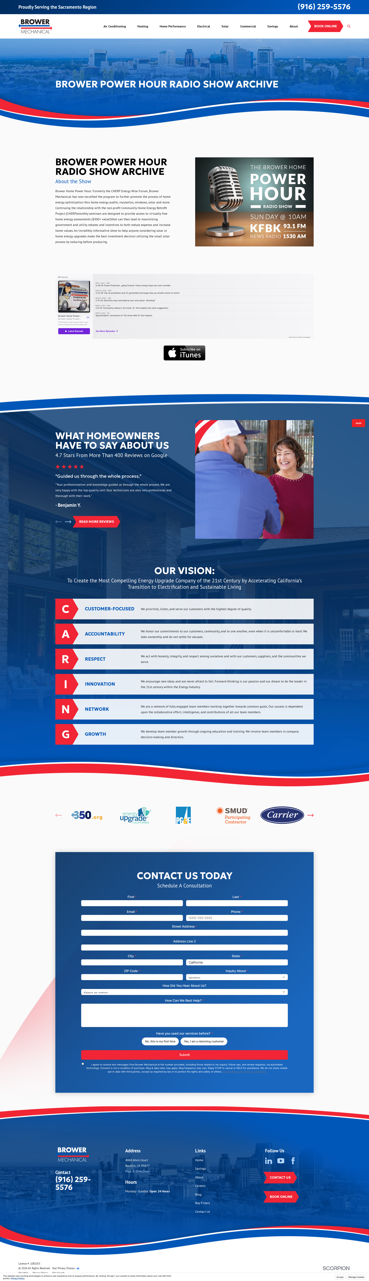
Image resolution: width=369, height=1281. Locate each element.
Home (199, 1160)
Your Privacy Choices (63, 1268)
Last (236, 897)
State (237, 956)
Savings (200, 1169)
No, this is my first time (160, 1041)
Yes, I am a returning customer (204, 1041)
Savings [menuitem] (272, 26)
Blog (198, 1194)
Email (132, 912)
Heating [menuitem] (142, 26)
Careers (200, 1186)
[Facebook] (293, 1160)
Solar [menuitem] (225, 26)
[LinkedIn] (268, 1160)
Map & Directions (137, 1171)
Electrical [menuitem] (203, 26)
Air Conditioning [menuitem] (114, 26)
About (199, 1177)
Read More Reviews (96, 522)
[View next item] (68, 522)
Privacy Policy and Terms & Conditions (244, 1071)
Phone (237, 912)
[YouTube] (280, 1160)
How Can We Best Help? (184, 1000)
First (132, 897)
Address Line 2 (184, 941)
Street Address (184, 926)
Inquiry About (237, 971)
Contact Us (202, 1212)
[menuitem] (23, 1273)
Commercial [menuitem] (248, 26)
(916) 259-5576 (324, 6)
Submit (184, 1055)
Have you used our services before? (184, 1033)
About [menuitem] (294, 26)
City (132, 956)
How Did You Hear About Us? (184, 985)
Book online (325, 26)
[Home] (35, 26)
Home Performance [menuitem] (173, 26)
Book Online (281, 1197)
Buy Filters (202, 1203)
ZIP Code (132, 971)
